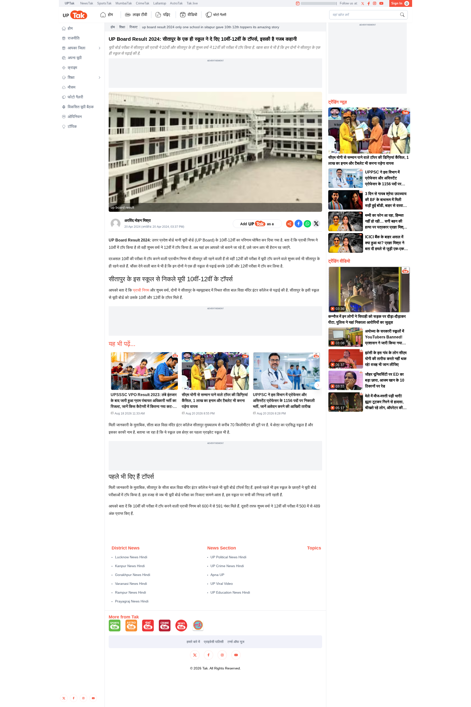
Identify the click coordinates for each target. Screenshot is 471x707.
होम (110, 15)
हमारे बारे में (193, 642)
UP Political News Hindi (228, 557)
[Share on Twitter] (316, 223)
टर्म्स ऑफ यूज (235, 642)
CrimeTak (142, 3)
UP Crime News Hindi (227, 566)
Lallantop (159, 3)
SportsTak (104, 3)
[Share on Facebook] (298, 223)
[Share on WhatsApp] (307, 223)
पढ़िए (166, 15)
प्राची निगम (141, 290)
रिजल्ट (134, 27)
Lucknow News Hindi (131, 557)
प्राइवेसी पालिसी (213, 642)
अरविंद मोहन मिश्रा (137, 220)
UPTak (69, 3)
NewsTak (86, 3)
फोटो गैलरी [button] (219, 15)
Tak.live (192, 3)
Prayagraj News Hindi (131, 601)
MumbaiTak (124, 3)
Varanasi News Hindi (131, 584)
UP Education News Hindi (230, 592)
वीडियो (192, 15)
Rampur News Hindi (130, 592)
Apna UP (217, 575)
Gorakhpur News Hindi (132, 575)
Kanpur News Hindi (130, 566)
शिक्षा (122, 27)
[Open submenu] (99, 48)
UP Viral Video (221, 584)
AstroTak (176, 3)
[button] (81, 28)
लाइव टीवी (140, 15)
